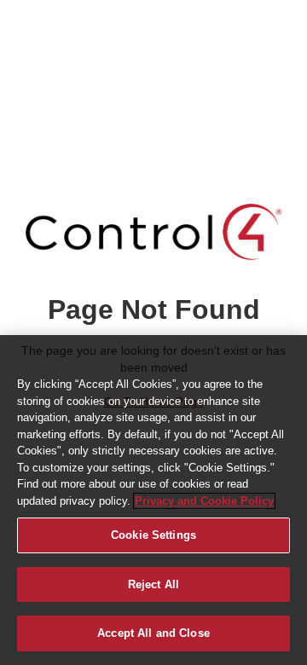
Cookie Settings (153, 535)
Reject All (153, 584)
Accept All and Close (153, 633)
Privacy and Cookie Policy (204, 500)
